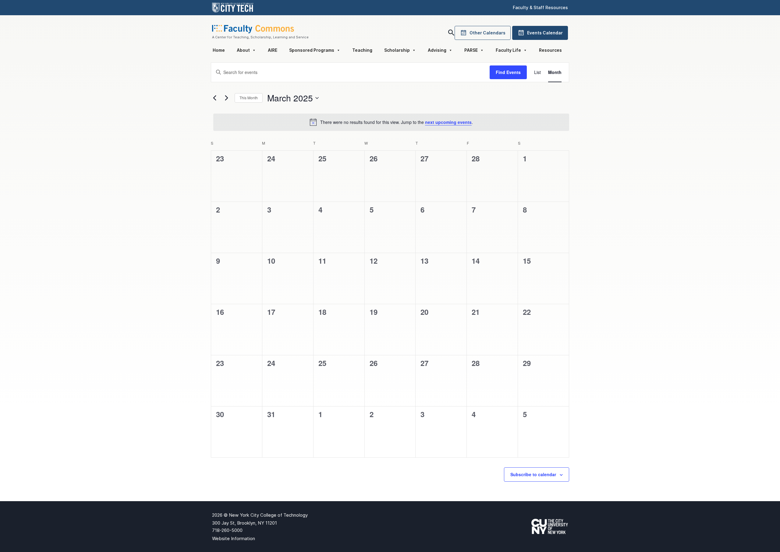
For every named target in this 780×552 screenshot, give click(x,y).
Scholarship (397, 50)
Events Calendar (545, 32)
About (243, 50)
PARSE (471, 50)
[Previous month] (214, 98)
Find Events (508, 72)
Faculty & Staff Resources (540, 7)
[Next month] (226, 98)
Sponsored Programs (311, 50)
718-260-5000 (227, 530)
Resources (550, 50)
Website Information (233, 538)
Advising (437, 50)
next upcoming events (448, 122)
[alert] (391, 122)
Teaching (362, 50)
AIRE (272, 50)
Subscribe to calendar (533, 474)
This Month (248, 97)
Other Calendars (487, 32)
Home (219, 50)
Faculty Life (508, 50)
